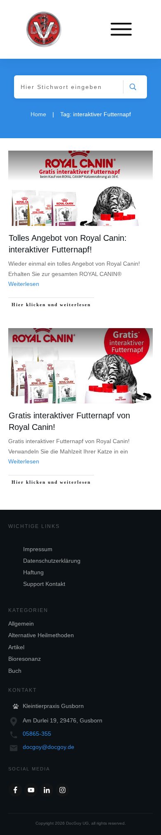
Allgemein (21, 623)
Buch (14, 670)
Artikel (16, 647)
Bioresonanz (24, 658)
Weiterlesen (23, 284)
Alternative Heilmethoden (41, 635)
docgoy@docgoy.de (48, 747)
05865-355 (37, 733)
